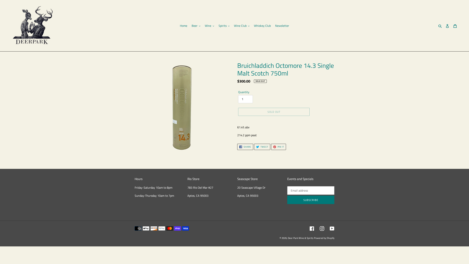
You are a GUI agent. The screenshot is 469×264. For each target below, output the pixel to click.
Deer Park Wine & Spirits (300, 238)
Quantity (243, 92)
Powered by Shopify (324, 238)
